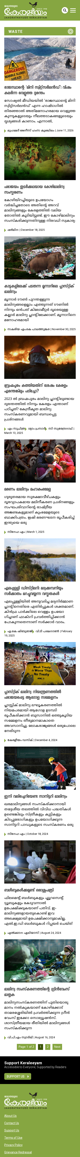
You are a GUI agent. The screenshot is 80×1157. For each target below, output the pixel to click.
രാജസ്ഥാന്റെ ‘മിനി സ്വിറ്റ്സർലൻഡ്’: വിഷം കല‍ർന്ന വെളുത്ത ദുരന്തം (37, 90)
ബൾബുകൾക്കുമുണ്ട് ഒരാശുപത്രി (29, 890)
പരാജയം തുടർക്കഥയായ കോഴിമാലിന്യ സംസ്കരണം (34, 190)
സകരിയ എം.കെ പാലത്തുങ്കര (28, 329)
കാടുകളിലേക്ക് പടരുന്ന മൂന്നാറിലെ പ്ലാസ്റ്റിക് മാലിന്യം (39, 289)
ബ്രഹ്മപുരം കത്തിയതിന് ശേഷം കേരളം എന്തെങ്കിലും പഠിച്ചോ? (35, 388)
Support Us (16, 1076)
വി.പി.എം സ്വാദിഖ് (20, 1037)
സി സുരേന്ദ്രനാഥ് (60, 429)
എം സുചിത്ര (16, 429)
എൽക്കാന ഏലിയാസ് (23, 933)
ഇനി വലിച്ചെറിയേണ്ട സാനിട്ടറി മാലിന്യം (35, 797)
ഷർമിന (13, 230)
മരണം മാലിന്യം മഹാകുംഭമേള (27, 489)
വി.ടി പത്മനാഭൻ (47, 631)
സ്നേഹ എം (16, 532)
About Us (10, 1116)
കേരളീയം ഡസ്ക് (20, 740)
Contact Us (11, 1123)
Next (57, 1047)
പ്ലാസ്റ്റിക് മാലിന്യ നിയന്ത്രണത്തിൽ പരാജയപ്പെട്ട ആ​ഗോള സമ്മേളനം (32, 695)
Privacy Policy (13, 1145)
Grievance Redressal (18, 1152)
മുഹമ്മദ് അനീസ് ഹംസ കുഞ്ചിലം (30, 130)
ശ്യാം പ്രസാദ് (36, 429)
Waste (16, 31)
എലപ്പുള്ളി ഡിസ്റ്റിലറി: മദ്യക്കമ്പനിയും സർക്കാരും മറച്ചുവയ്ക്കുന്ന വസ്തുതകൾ (33, 591)
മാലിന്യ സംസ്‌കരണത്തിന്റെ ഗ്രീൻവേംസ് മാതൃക (37, 992)
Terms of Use (13, 1137)
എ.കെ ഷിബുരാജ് (19, 631)
